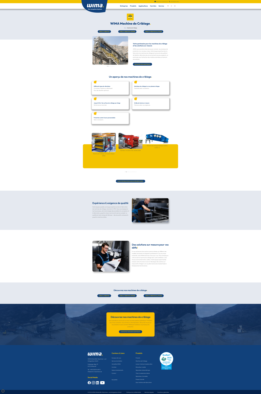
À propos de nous (116, 358)
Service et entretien (117, 361)
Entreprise (124, 6)
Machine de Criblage (141, 361)
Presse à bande (140, 379)
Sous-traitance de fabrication (144, 382)
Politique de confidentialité (133, 392)
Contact (114, 373)
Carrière (153, 6)
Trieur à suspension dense (143, 373)
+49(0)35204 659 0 (174, 1)
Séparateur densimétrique (143, 370)
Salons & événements (117, 370)
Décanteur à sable (141, 367)
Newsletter (115, 379)
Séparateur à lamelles (142, 376)
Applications (143, 6)
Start (125, 28)
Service (161, 6)
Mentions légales (149, 392)
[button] (3, 391)
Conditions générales (163, 392)
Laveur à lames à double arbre (144, 364)
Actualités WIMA (116, 364)
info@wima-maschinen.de (162, 1)
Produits (133, 6)
